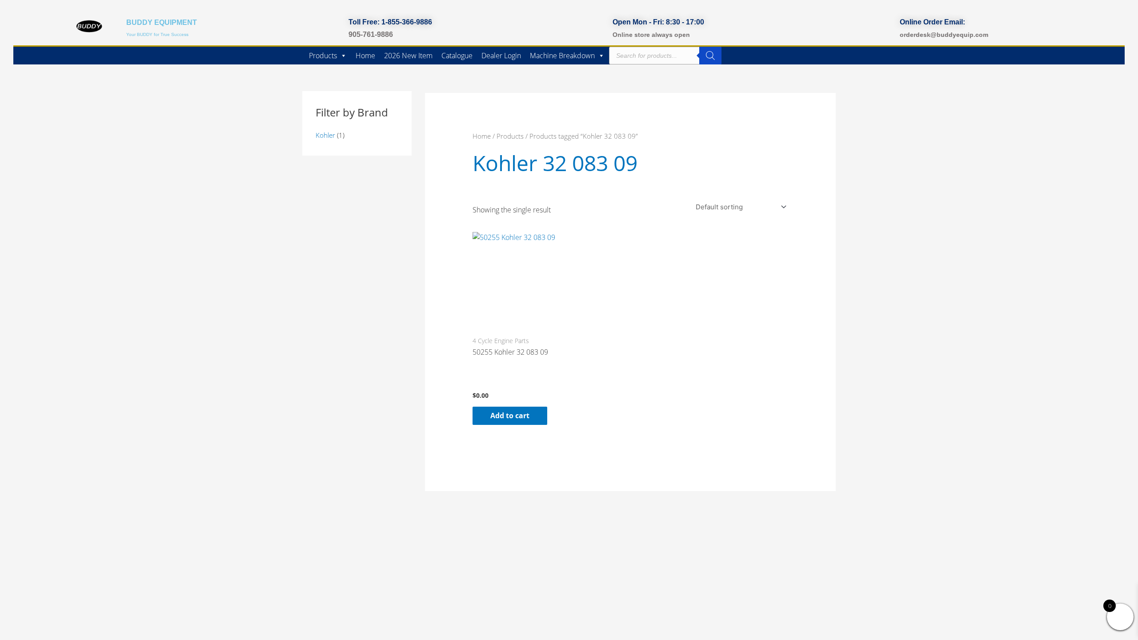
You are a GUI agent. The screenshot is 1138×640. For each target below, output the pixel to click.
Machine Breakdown (562, 55)
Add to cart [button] (509, 415)
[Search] (710, 55)
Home (365, 55)
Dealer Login (501, 55)
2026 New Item (408, 55)
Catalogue (457, 55)
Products (323, 55)
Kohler (325, 135)
